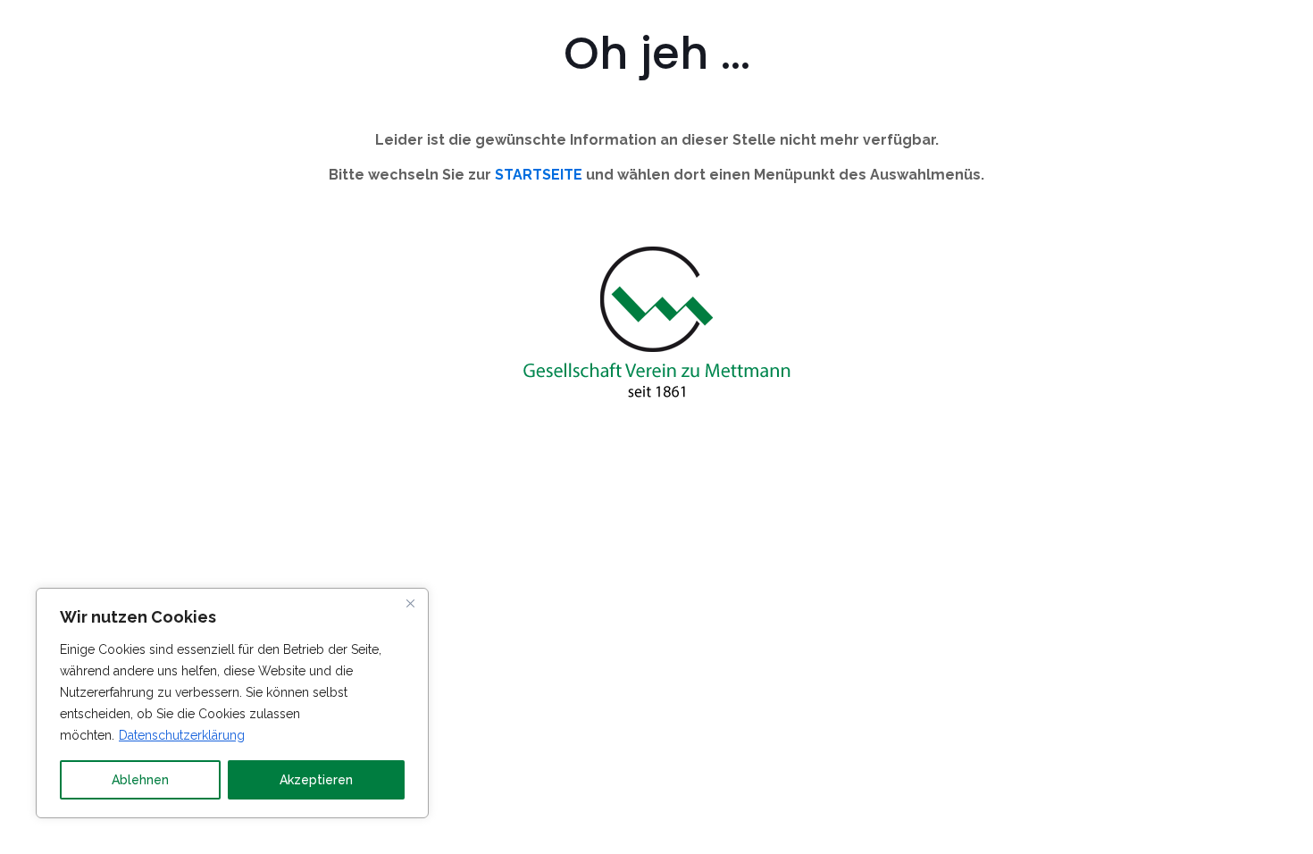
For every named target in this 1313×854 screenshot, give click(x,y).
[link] (656, 324)
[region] (232, 703)
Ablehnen (140, 780)
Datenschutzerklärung (182, 735)
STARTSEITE (538, 174)
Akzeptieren (316, 780)
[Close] (410, 603)
